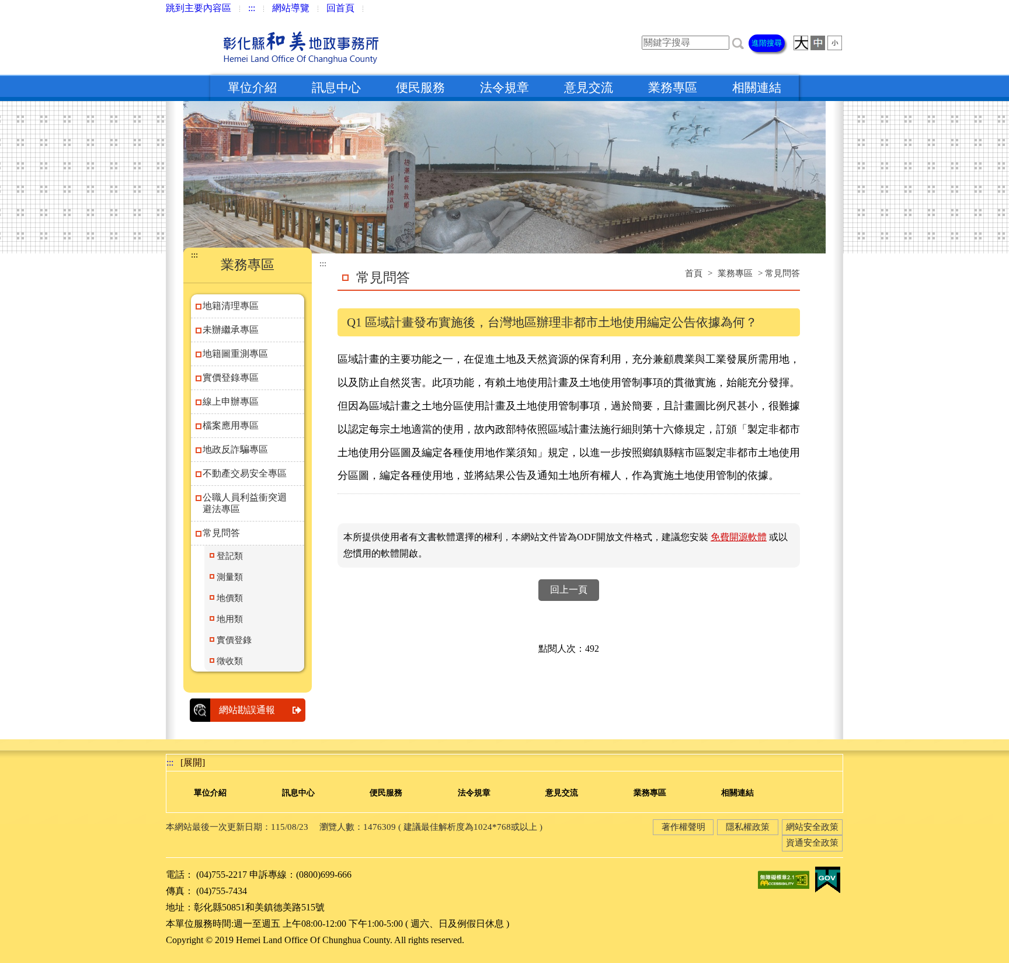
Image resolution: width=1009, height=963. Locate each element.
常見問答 (221, 532)
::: (251, 7)
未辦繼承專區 (231, 329)
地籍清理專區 (231, 305)
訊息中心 (336, 88)
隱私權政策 (748, 827)
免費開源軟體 (739, 537)
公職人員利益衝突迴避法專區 (245, 503)
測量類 (230, 577)
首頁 (693, 273)
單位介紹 (252, 88)
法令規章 (504, 88)
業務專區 (672, 88)
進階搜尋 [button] (766, 43)
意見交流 (588, 88)
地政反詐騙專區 (235, 449)
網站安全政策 (812, 827)
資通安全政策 (812, 842)
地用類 (230, 619)
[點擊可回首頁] (276, 45)
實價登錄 (234, 640)
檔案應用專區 (231, 425)
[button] (738, 42)
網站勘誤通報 (247, 709)
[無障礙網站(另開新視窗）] (783, 878)
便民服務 (420, 88)
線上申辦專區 (231, 401)
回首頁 (340, 7)
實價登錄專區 (231, 377)
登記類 (230, 556)
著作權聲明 (683, 827)
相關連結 (756, 88)
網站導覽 (290, 7)
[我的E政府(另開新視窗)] (827, 878)
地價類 (230, 598)
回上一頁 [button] (568, 589)
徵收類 (230, 661)
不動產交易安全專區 (245, 473)
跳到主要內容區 (198, 7)
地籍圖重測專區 (235, 353)
